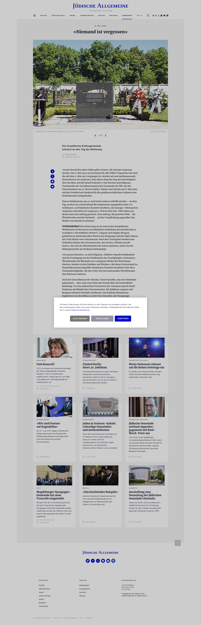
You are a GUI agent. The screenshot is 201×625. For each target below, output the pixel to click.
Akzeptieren (123, 318)
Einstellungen (102, 318)
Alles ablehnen (80, 318)
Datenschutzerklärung (80, 310)
